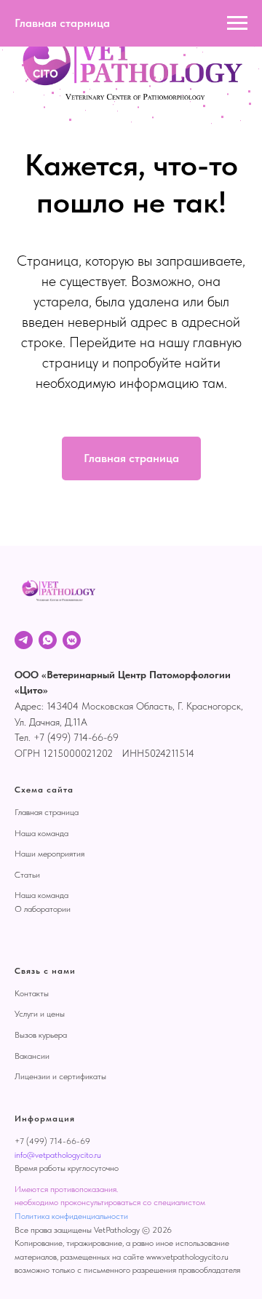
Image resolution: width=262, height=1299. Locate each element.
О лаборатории (43, 909)
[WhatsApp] (48, 640)
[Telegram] (24, 640)
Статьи (27, 875)
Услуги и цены (40, 1014)
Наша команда (41, 833)
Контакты (32, 993)
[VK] (72, 640)
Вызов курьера (41, 1035)
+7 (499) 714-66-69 (52, 1141)
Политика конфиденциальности (71, 1216)
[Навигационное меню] (237, 23)
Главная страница (47, 812)
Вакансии (32, 1056)
